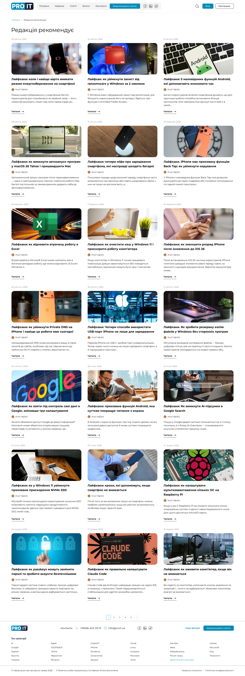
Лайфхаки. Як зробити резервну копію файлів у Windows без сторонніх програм (196, 329)
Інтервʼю (134, 651)
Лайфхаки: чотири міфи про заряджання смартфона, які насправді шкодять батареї (121, 164)
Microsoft (214, 647)
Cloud (133, 643)
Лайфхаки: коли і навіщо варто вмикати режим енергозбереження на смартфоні (43, 81)
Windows (95, 651)
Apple (54, 643)
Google (14, 647)
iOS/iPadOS (57, 647)
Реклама (134, 655)
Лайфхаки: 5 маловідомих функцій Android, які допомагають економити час (197, 81)
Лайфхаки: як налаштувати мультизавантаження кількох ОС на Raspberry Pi (191, 490)
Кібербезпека (177, 651)
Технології (215, 655)
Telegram (156, 6)
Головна (44, 6)
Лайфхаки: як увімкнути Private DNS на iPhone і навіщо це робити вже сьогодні (42, 329)
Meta (172, 647)
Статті (73, 6)
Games (213, 643)
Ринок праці (176, 655)
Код (212, 651)
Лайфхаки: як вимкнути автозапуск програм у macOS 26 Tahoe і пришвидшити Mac (45, 164)
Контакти (101, 6)
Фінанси (55, 660)
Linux (133, 647)
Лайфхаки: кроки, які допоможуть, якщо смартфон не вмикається (119, 488)
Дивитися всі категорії (182, 660)
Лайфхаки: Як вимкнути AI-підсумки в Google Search (193, 408)
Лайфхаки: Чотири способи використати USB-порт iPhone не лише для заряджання (121, 329)
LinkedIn (150, 6)
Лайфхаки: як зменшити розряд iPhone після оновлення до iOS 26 (194, 247)
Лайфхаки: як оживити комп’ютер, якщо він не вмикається (198, 572)
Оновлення (96, 655)
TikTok (54, 651)
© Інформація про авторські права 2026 (32, 670)
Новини (59, 6)
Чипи (133, 660)
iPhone (94, 647)
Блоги (86, 6)
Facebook (145, 6)
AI (12, 643)
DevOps (174, 643)
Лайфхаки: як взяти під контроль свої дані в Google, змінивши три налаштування (45, 408)
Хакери (94, 660)
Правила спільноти (192, 670)
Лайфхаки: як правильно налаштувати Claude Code (117, 572)
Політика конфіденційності (219, 670)
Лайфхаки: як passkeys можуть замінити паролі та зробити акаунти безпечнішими (43, 572)
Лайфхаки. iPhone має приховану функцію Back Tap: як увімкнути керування (197, 164)
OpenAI (15, 651)
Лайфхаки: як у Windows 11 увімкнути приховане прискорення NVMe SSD (40, 488)
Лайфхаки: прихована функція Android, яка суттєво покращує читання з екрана (121, 408)
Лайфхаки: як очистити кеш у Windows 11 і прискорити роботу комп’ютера (120, 247)
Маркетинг (56, 655)
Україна (15, 660)
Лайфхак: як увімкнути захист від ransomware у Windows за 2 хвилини (116, 81)
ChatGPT (95, 643)
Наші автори (192, 628)
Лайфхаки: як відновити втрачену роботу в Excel (44, 247)
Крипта (15, 655)
